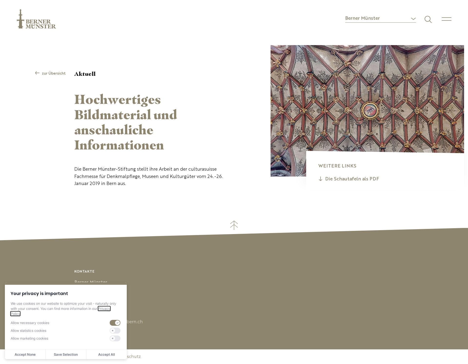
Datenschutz (127, 356)
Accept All (106, 354)
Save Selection (66, 354)
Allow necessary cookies (30, 323)
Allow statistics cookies (28, 330)
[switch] (115, 323)
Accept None (25, 354)
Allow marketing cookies (29, 338)
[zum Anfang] (234, 225)
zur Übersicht (54, 74)
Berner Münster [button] (362, 18)
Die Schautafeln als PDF (352, 179)
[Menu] (446, 19)
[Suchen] (427, 18)
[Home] (36, 19)
